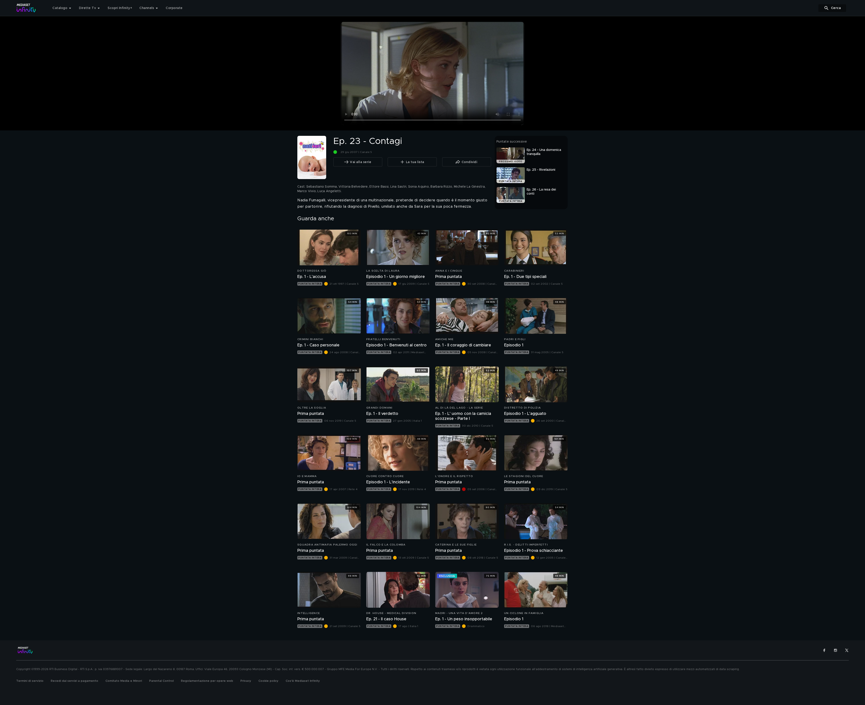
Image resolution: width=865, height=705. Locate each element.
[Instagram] (835, 650)
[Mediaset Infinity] (26, 8)
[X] (847, 650)
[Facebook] (824, 650)
